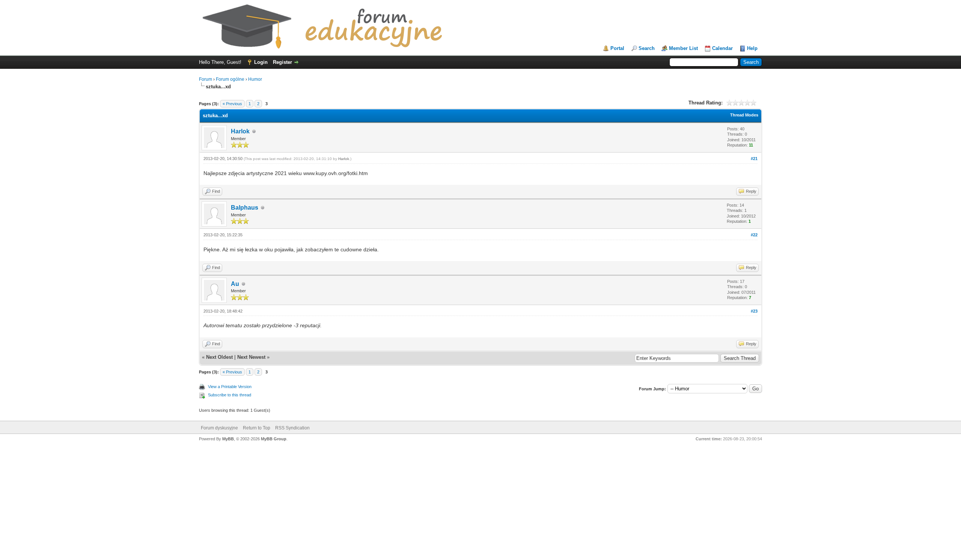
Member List (683, 48)
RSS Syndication (292, 428)
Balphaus (244, 207)
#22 (754, 235)
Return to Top (256, 428)
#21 (754, 158)
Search (647, 48)
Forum (205, 79)
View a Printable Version (230, 386)
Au (235, 284)
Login (261, 62)
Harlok (240, 131)
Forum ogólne (230, 79)
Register (282, 62)
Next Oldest (219, 357)
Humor (255, 79)
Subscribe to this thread (229, 395)
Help (752, 48)
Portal (617, 48)
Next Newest (251, 357)
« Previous (232, 103)
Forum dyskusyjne (219, 428)
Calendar (722, 48)
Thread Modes (744, 115)
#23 (754, 311)
